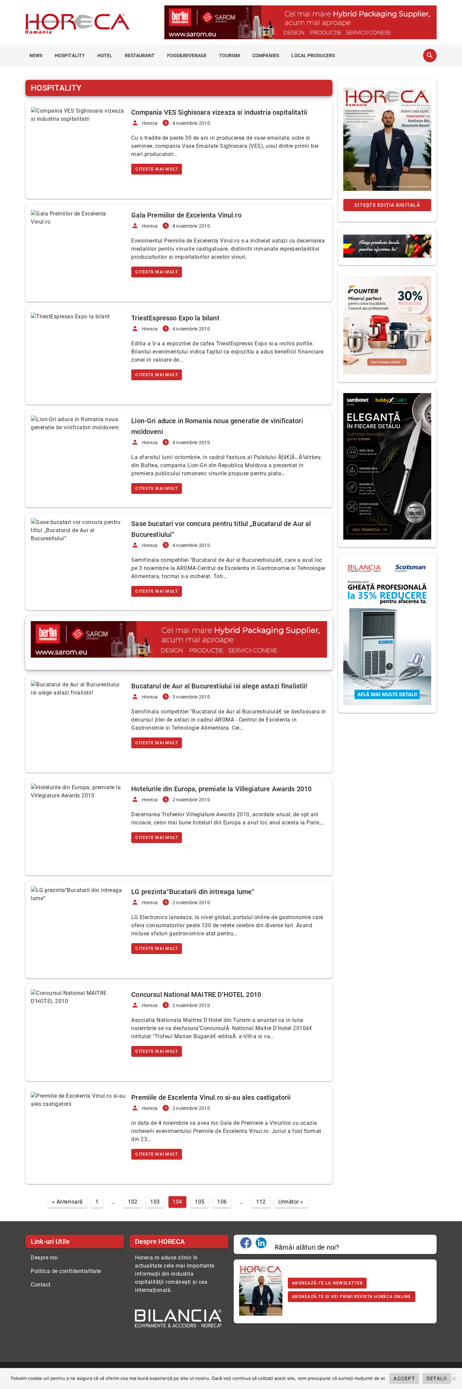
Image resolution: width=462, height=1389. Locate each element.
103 (155, 1202)
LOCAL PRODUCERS (313, 55)
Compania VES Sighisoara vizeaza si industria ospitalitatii (219, 112)
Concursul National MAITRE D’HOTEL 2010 (196, 994)
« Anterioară (67, 1202)
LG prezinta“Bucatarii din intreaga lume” (192, 892)
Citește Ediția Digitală (387, 205)
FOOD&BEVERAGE (187, 55)
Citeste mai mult (156, 169)
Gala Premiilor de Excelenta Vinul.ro (186, 215)
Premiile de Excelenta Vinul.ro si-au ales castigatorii (211, 1097)
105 (200, 1202)
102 (133, 1202)
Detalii (436, 1378)
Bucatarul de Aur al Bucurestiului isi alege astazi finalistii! (219, 686)
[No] (453, 1378)
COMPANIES (265, 55)
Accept (404, 1378)
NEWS (35, 55)
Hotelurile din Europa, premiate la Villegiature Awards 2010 (221, 789)
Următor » (290, 1202)
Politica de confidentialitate (66, 1271)
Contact (41, 1284)
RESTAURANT (140, 55)
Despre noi (44, 1257)
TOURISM (229, 55)
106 (222, 1202)
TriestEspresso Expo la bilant (175, 318)
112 (261, 1202)
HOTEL (105, 55)
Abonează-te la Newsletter (327, 1283)
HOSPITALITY (70, 55)
